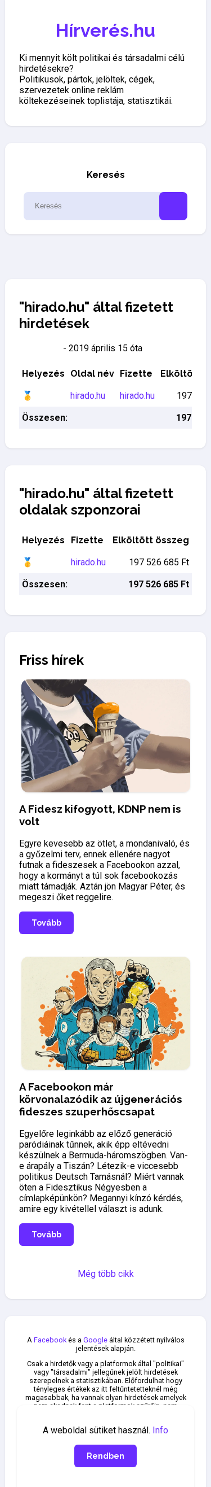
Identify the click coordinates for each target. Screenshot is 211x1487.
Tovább (46, 922)
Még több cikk (106, 1273)
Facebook (50, 1340)
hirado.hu (87, 395)
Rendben (105, 1455)
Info (160, 1430)
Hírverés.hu (105, 30)
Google (95, 1340)
